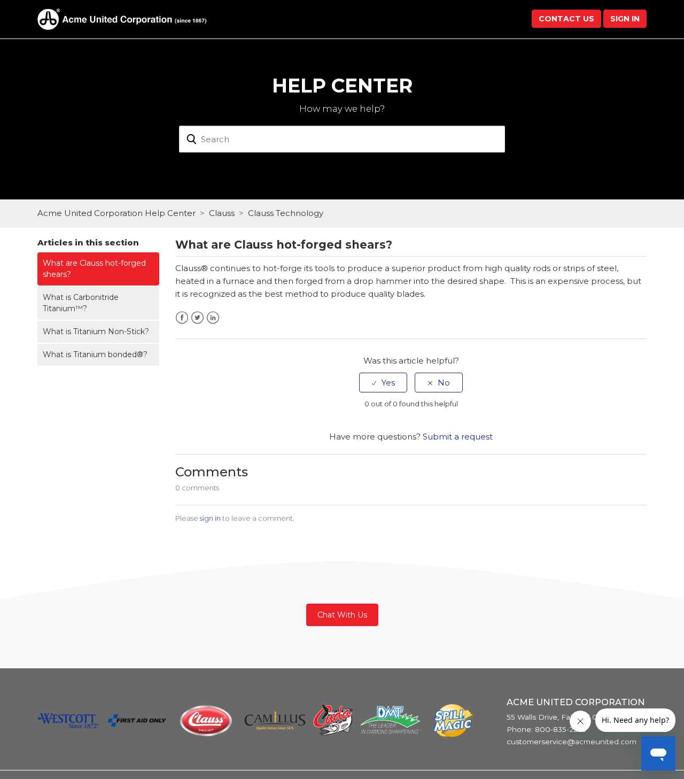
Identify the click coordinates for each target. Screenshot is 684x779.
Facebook (182, 318)
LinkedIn (213, 318)
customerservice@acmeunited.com (571, 741)
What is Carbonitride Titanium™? (81, 302)
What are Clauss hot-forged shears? (94, 268)
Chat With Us (342, 615)
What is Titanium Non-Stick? (96, 331)
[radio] (383, 382)
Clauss (222, 213)
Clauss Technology (285, 213)
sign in (210, 518)
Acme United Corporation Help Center (116, 213)
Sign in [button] (625, 19)
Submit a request (458, 436)
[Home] (121, 18)
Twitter (197, 318)
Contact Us (566, 19)
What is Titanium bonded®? (95, 354)
